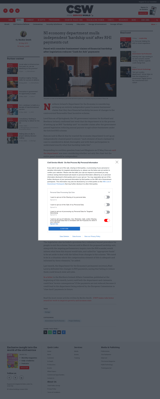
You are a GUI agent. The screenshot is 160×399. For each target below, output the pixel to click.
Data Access (76, 236)
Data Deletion (64, 236)
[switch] (107, 197)
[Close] (118, 163)
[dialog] (80, 199)
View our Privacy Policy (92, 236)
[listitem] (80, 192)
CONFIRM (64, 228)
